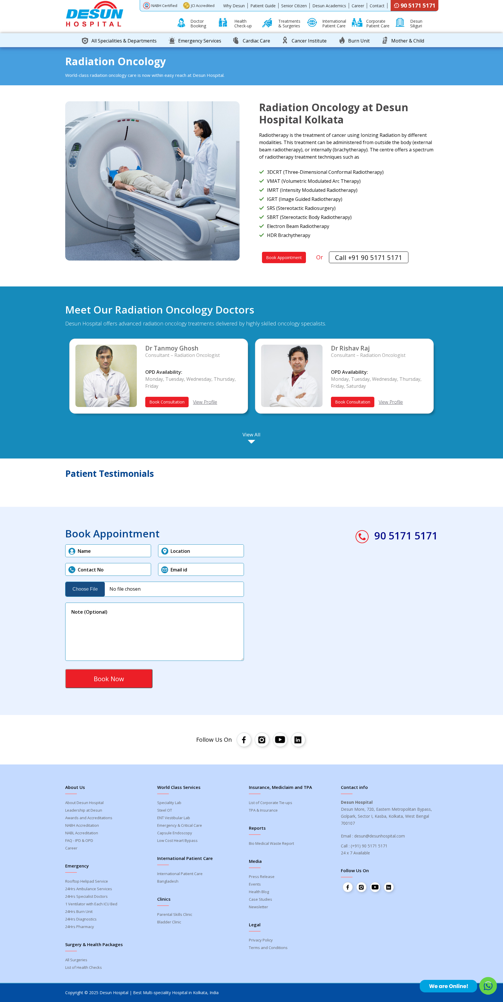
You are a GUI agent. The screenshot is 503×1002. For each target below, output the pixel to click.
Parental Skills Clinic (174, 914)
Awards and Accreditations (88, 817)
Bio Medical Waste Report (271, 843)
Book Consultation (167, 402)
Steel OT (164, 810)
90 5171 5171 (418, 5)
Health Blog (259, 891)
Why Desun (234, 5)
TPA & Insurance (263, 810)
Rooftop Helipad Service (86, 881)
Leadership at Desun (83, 810)
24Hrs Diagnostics (81, 919)
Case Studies (260, 899)
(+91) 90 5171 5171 (369, 846)
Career (358, 5)
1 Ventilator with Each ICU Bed (91, 904)
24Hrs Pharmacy (79, 926)
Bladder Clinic (169, 922)
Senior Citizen (294, 5)
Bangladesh (167, 881)
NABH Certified (164, 5)
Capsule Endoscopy (174, 832)
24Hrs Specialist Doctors (86, 896)
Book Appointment (284, 257)
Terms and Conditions (268, 947)
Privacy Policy (261, 940)
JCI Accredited (203, 5)
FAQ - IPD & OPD (79, 840)
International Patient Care (180, 873)
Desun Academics (329, 5)
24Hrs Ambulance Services (88, 888)
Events (255, 884)
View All (251, 434)
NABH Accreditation (82, 825)
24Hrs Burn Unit (79, 911)
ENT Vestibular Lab (173, 817)
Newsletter (258, 906)
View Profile (205, 402)
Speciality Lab (169, 802)
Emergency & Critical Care (179, 825)
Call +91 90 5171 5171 (368, 257)
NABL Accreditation (81, 832)
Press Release (261, 876)
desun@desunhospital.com (379, 836)
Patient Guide (263, 5)
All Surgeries (76, 959)
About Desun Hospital (84, 802)
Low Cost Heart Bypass (177, 840)
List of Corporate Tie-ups (270, 802)
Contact (377, 5)
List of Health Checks (83, 967)
